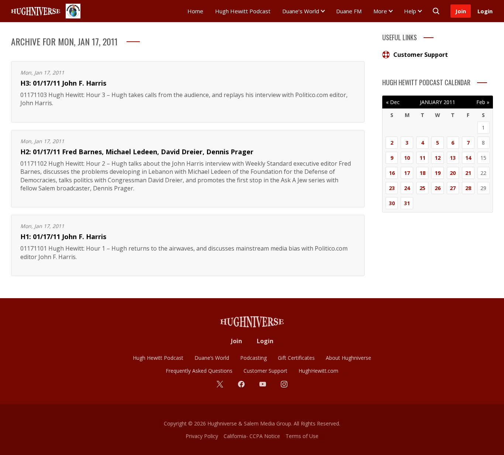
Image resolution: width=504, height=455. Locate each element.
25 (422, 188)
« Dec (393, 102)
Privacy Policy (202, 436)
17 (407, 172)
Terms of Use (302, 436)
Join (460, 11)
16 (392, 172)
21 (468, 172)
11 (422, 157)
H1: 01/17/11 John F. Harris (63, 236)
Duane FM (349, 11)
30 (392, 203)
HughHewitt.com (318, 370)
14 (468, 157)
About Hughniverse (348, 357)
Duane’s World (300, 11)
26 (438, 188)
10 (407, 157)
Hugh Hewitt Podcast (242, 11)
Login (485, 11)
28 (468, 188)
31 (407, 203)
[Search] (436, 11)
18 (422, 172)
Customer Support (420, 55)
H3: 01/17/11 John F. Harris (63, 83)
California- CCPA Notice (252, 436)
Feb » (482, 102)
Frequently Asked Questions (199, 370)
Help (410, 11)
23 (392, 188)
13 (453, 157)
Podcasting (253, 357)
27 (453, 188)
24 (407, 188)
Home (195, 11)
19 (438, 172)
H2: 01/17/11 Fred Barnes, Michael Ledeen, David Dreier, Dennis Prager (136, 151)
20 (453, 172)
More (380, 11)
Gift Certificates (296, 357)
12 (438, 157)
